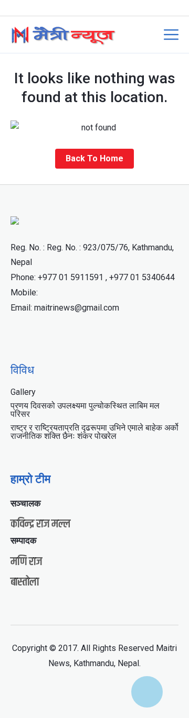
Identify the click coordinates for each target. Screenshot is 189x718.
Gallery (23, 392)
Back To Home (94, 158)
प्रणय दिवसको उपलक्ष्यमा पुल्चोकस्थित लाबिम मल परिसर (85, 410)
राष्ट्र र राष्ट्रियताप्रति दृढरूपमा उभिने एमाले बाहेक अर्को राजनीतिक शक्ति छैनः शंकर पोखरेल (94, 432)
